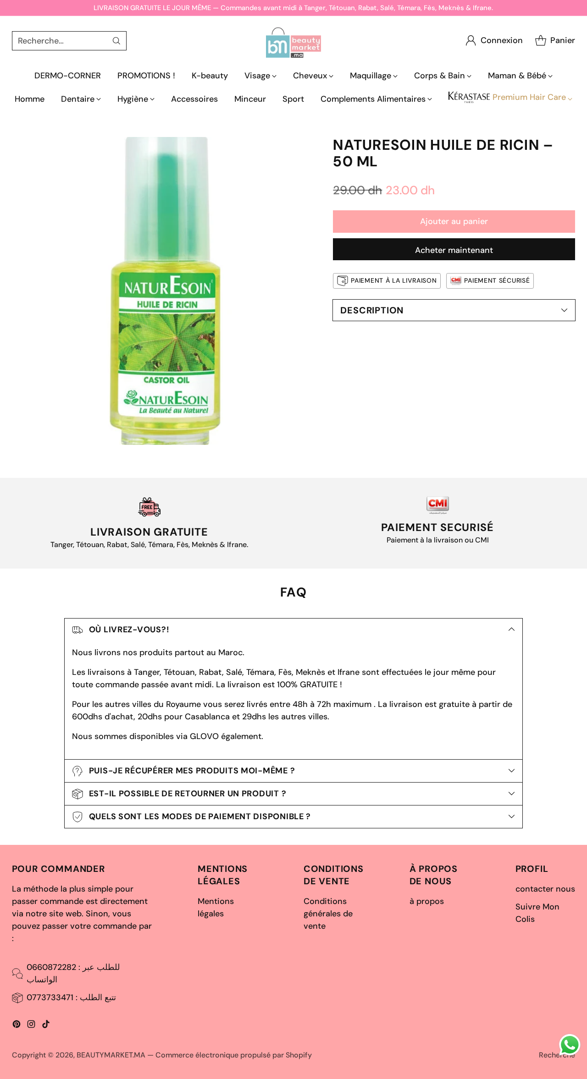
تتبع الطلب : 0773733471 (71, 997)
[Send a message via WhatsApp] (569, 1044)
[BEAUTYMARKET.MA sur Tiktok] (45, 1026)
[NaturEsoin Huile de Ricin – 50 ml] (166, 291)
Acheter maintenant (454, 250)
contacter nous (545, 888)
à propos (427, 901)
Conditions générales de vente (328, 913)
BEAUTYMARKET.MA (111, 1055)
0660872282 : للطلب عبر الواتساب (73, 973)
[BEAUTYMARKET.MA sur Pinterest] (16, 1026)
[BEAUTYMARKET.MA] (293, 40)
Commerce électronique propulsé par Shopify (233, 1055)
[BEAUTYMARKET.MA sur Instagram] (31, 1026)
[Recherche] (116, 40)
